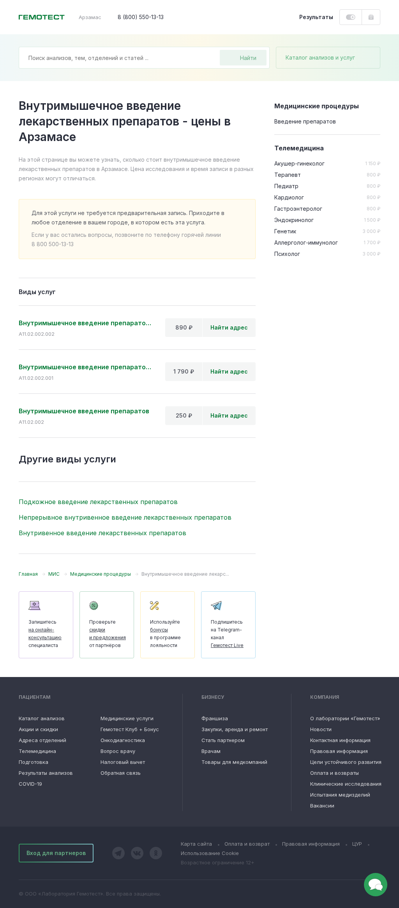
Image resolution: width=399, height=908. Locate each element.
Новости (321, 729)
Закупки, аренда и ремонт (234, 729)
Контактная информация (340, 740)
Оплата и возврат (247, 844)
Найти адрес (229, 327)
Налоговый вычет (123, 762)
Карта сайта (196, 844)
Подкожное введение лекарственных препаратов (98, 502)
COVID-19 (30, 784)
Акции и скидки (38, 729)
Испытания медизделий (340, 795)
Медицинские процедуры (316, 106)
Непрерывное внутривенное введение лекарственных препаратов (125, 517)
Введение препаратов (305, 121)
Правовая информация (339, 751)
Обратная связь (121, 773)
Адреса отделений (42, 740)
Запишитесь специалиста (45, 633)
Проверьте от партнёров (107, 633)
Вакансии (322, 805)
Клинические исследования (345, 784)
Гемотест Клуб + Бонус (130, 729)
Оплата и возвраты (334, 773)
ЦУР (357, 844)
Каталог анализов (42, 718)
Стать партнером (223, 740)
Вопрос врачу (118, 751)
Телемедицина (37, 751)
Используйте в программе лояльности (165, 633)
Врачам (211, 751)
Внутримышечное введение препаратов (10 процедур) (86, 367)
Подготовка (33, 762)
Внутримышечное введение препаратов (84, 411)
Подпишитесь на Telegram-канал (227, 633)
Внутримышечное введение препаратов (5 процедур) (86, 323)
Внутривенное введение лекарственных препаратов (102, 533)
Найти (248, 58)
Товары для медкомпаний (234, 762)
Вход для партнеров (56, 853)
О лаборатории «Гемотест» (345, 718)
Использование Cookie (210, 853)
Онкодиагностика (123, 740)
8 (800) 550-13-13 (141, 17)
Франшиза (214, 718)
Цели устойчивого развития (345, 762)
